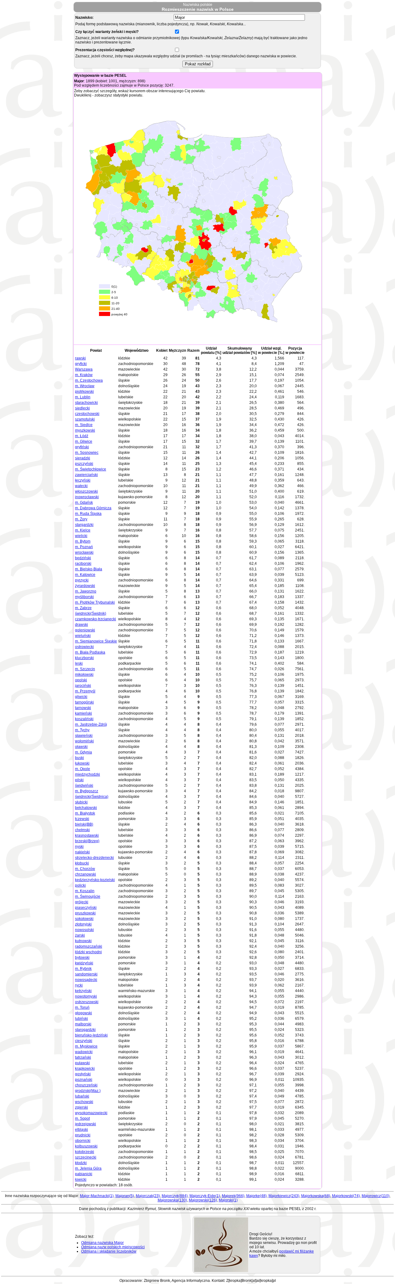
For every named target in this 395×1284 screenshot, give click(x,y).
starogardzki (85, 1030)
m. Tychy (82, 730)
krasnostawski (87, 835)
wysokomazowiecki (91, 1113)
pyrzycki (82, 580)
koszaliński (84, 719)
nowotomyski (86, 996)
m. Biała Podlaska (90, 652)
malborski (83, 1024)
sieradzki (82, 458)
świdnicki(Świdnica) (91, 796)
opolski (81, 680)
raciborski (83, 563)
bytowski (82, 957)
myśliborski (84, 597)
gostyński (83, 1074)
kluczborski (84, 658)
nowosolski (84, 930)
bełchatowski (86, 808)
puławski (82, 1063)
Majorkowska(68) (315, 1196)
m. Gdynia (83, 752)
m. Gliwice (83, 441)
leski (79, 663)
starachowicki (86, 402)
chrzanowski (85, 874)
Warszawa (84, 369)
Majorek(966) (233, 1196)
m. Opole (82, 769)
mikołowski (84, 674)
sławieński (84, 735)
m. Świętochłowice (90, 469)
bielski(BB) (84, 824)
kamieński (83, 713)
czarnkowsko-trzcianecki (95, 619)
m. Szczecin (85, 669)
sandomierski (86, 974)
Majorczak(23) (148, 1196)
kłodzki (81, 1163)
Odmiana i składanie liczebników (108, 1251)
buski (79, 758)
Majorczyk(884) (175, 1196)
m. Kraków (84, 375)
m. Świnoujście (87, 896)
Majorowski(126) (203, 1200)
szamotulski (85, 419)
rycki (79, 985)
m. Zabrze (83, 608)
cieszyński (83, 1041)
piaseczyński (86, 907)
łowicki (80, 1179)
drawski (81, 624)
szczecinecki (85, 1157)
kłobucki (82, 863)
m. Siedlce (84, 425)
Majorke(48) (256, 1196)
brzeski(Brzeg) (87, 841)
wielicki (81, 536)
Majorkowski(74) (346, 1196)
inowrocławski (87, 497)
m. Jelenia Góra (88, 1168)
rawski (80, 358)
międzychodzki (87, 774)
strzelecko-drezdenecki (94, 857)
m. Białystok (85, 813)
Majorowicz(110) (375, 1196)
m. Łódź (81, 436)
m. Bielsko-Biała (88, 569)
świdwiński (84, 785)
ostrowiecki (84, 647)
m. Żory (81, 519)
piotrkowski (84, 391)
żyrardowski (85, 586)
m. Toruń (82, 1007)
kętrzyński (83, 991)
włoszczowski (86, 491)
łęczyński (82, 480)
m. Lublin (82, 397)
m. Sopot (82, 1118)
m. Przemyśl (85, 691)
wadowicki (84, 1052)
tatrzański (83, 1057)
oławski (81, 747)
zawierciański (86, 475)
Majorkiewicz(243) (283, 1196)
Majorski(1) (228, 1200)
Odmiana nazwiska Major (102, 1243)
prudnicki (82, 1135)
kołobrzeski (84, 1152)
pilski (79, 780)
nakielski (82, 852)
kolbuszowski (86, 1146)
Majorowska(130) (172, 1200)
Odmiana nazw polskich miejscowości (113, 1247)
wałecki (81, 486)
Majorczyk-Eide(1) (204, 1196)
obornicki (82, 1140)
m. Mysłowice (86, 1046)
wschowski (84, 1102)
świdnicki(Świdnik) (90, 613)
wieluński (83, 636)
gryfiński (82, 447)
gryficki (81, 364)
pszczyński (84, 464)
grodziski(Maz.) (88, 1091)
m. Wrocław (84, 386)
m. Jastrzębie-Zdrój (91, 724)
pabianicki (83, 1174)
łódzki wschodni (88, 952)
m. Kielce (82, 530)
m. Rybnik (83, 968)
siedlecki (82, 408)
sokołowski (84, 919)
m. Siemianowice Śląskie (96, 641)
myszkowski (85, 430)
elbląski (81, 1129)
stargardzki (84, 525)
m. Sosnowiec (86, 452)
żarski (80, 935)
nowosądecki (86, 980)
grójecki (81, 902)
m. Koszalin (84, 891)
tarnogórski (84, 702)
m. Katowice (85, 574)
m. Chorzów (85, 869)
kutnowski (83, 941)
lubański (82, 1096)
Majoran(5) (124, 1196)
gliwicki (81, 697)
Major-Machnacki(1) (97, 1196)
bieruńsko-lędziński (91, 1035)
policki (80, 885)
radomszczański (88, 946)
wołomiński (84, 741)
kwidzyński (84, 963)
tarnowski (83, 708)
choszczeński (86, 1085)
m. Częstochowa (89, 380)
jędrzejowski (85, 1124)
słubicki (81, 802)
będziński (83, 558)
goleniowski (85, 630)
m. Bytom (82, 541)
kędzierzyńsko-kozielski (95, 880)
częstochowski (87, 414)
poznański (83, 1079)
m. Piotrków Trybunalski (95, 602)
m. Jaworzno (85, 591)
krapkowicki (85, 1068)
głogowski (83, 1013)
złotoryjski (83, 924)
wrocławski (84, 552)
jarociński (83, 685)
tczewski (82, 819)
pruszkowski (85, 913)
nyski (79, 846)
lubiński (81, 1018)
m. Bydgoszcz (86, 791)
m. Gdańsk (84, 502)
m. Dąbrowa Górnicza (93, 508)
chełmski (82, 830)
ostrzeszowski (86, 1002)
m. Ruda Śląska (88, 513)
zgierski (81, 1107)
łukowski (82, 763)
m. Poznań (84, 547)
